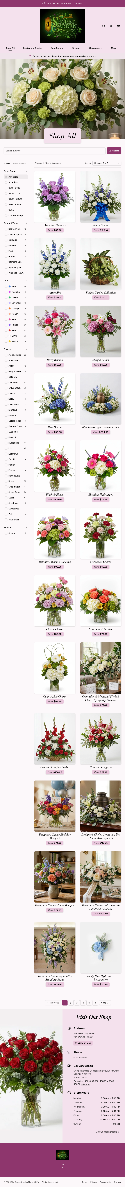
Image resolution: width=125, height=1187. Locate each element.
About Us (66, 3)
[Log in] (111, 26)
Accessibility (105, 1182)
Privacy (93, 1182)
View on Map (84, 1043)
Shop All (10, 48)
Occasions (94, 48)
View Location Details (106, 1131)
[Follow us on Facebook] (62, 1166)
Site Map (117, 1182)
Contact (78, 3)
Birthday (76, 48)
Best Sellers (57, 48)
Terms (84, 1182)
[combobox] (106, 163)
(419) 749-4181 (51, 3)
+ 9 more (85, 1084)
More (113, 48)
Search (116, 150)
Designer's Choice (32, 48)
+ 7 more (86, 1073)
